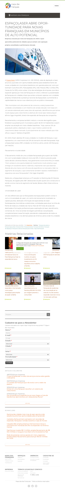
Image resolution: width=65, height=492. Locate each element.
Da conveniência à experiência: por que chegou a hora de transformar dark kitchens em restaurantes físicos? (27, 396)
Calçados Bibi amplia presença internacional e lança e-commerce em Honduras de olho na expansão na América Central (28, 425)
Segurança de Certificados (21, 475)
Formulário (32, 473)
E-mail (8, 335)
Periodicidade (11, 357)
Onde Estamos (8, 462)
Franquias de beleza (38, 227)
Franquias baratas (28, 227)
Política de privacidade (23, 473)
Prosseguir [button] (20, 248)
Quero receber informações (46, 463)
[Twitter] (32, 486)
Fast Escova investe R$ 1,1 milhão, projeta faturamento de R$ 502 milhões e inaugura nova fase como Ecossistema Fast (28, 431)
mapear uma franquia (19, 15)
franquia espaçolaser (10, 227)
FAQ (31, 471)
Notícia (36, 225)
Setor (8, 351)
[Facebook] (29, 486)
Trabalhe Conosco (9, 460)
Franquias (8, 268)
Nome (8, 330)
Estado (8, 340)
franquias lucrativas (17, 228)
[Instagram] (36, 486)
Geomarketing (21, 459)
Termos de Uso (21, 477)
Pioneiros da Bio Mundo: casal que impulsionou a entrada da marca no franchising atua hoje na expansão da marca (12, 255)
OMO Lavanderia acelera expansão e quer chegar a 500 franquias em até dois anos (52, 254)
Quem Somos (8, 459)
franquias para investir (27, 228)
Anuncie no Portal (34, 457)
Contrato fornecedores (23, 471)
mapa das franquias (39, 228)
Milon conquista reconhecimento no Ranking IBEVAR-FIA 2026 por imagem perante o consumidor (32, 290)
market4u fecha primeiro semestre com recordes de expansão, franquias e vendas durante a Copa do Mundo (27, 420)
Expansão (20, 461)
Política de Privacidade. (37, 245)
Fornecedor (45, 461)
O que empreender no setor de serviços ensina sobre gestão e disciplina (28, 377)
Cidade (8, 346)
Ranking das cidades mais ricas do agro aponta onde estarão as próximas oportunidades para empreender (26, 415)
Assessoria (20, 457)
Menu (57, 6)
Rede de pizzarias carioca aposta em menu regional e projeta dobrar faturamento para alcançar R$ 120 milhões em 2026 (27, 436)
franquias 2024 (19, 227)
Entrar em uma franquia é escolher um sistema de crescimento (25, 389)
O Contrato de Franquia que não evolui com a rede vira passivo (26, 383)
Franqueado (45, 457)
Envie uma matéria (9, 471)
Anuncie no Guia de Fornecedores (34, 460)
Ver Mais (27, 403)
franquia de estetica (44, 225)
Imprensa (29, 225)
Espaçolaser (10, 80)
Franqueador (46, 459)
